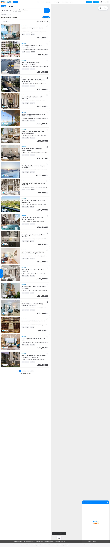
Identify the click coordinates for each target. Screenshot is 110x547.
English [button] (95, 544)
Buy (38, 2)
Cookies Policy (61, 545)
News (71, 2)
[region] (80, 275)
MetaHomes (3, 14)
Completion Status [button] (7, 10)
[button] (101, 2)
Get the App (56, 2)
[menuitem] (38, 2)
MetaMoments (65, 2)
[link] (3, 14)
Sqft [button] (85, 544)
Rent (43, 2)
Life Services (48, 2)
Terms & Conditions (43, 545)
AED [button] (90, 544)
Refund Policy (51, 545)
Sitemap (55, 545)
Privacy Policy (36, 545)
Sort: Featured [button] (40, 21)
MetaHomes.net (31, 545)
